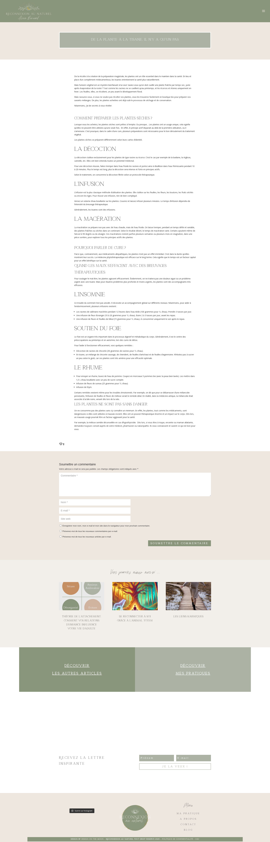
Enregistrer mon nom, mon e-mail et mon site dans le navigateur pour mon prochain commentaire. (106, 526)
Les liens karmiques (188, 616)
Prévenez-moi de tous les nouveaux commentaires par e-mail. (90, 531)
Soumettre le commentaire (179, 543)
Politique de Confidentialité (177, 839)
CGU (197, 839)
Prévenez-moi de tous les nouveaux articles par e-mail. (86, 537)
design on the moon (92, 839)
